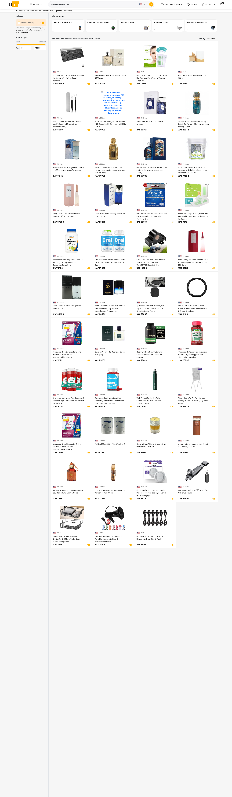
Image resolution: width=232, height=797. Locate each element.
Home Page (20, 11)
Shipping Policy (22, 32)
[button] (171, 4)
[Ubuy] (14, 4)
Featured (211, 39)
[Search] (151, 4)
